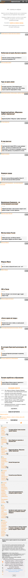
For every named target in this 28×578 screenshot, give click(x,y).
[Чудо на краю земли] (14, 71)
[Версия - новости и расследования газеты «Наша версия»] (4, 2)
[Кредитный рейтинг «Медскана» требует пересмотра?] (14, 101)
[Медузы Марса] (14, 251)
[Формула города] (14, 162)
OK (14, 575)
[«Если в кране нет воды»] (14, 307)
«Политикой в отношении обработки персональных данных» (14, 570)
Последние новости (14, 388)
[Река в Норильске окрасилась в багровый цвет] (4, 441)
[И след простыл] (14, 130)
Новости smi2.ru (4, 414)
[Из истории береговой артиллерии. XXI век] (14, 336)
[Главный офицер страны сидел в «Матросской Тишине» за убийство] (4, 475)
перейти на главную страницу (16, 23)
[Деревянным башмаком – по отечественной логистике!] (14, 191)
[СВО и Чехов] (14, 278)
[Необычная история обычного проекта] (14, 42)
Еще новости (14, 408)
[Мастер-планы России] (14, 222)
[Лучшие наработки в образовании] (14, 367)
